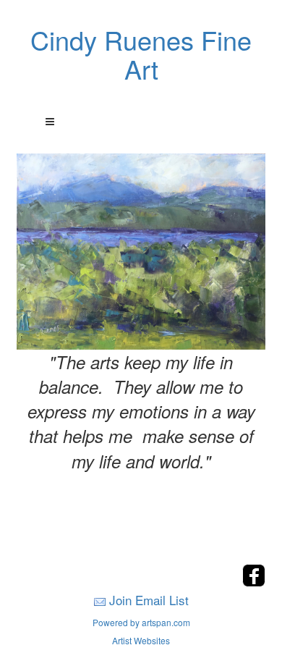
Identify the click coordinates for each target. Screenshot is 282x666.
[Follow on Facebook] (253, 582)
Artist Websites (141, 640)
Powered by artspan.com (141, 622)
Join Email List (149, 600)
